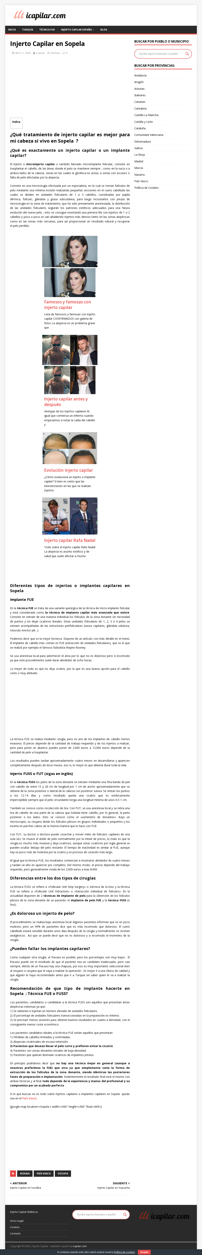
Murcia (138, 168)
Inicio (12, 29)
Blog (103, 29)
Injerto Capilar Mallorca (24, 1212)
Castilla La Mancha (146, 115)
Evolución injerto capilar (68, 470)
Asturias (139, 89)
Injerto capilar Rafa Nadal (69, 540)
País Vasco (29, 1098)
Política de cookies (124, 1252)
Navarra (139, 174)
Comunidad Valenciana (148, 135)
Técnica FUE (47, 29)
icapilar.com (80, 1246)
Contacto (15, 1233)
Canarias (139, 102)
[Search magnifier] (187, 54)
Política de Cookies (146, 188)
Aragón (139, 82)
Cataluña (140, 128)
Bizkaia (55, 53)
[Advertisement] (70, 88)
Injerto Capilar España (76, 29)
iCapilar (40, 53)
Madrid (138, 161)
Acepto (144, 1252)
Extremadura (142, 141)
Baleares (140, 95)
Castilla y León (143, 122)
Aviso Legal (16, 1221)
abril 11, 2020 (23, 53)
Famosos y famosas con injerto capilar (67, 304)
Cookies (15, 1227)
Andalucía (140, 75)
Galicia (138, 148)
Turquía (27, 29)
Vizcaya (63, 1173)
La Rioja (139, 154)
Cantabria (140, 108)
